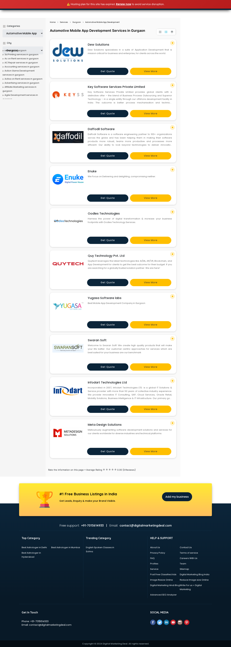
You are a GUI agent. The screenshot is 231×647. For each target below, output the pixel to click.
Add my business (177, 497)
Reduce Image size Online (194, 579)
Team (183, 563)
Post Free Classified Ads (163, 574)
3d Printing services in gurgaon (21, 54)
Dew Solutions (98, 44)
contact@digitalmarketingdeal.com (50, 625)
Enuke (92, 171)
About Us (155, 547)
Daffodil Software (101, 129)
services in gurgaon (15, 50)
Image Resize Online (161, 579)
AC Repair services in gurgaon (21, 62)
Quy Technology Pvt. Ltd (106, 256)
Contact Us (186, 547)
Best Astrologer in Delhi (34, 547)
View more (150, 71)
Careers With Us (188, 558)
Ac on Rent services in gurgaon (22, 58)
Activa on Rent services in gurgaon (23, 78)
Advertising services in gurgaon (22, 82)
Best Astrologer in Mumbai (65, 547)
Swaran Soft (97, 340)
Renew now (123, 4)
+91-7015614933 (39, 621)
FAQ (152, 558)
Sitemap (184, 569)
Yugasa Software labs (104, 298)
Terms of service (189, 552)
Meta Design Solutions (105, 424)
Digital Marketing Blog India (194, 574)
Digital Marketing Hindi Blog (165, 585)
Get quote (108, 71)
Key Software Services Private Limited (116, 87)
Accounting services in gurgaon (22, 66)
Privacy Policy (157, 552)
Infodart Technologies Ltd (107, 382)
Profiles (154, 563)
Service (154, 569)
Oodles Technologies (104, 213)
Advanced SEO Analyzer (163, 594)
